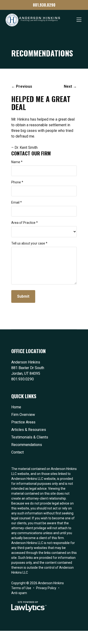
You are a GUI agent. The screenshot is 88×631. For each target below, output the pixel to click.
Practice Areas (23, 422)
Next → (70, 86)
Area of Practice (24, 223)
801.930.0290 (44, 5)
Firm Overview (23, 414)
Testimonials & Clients (29, 437)
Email (16, 202)
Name (17, 162)
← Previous (21, 86)
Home (16, 407)
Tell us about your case (29, 243)
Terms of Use (21, 588)
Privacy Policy (46, 588)
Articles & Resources (28, 429)
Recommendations (26, 444)
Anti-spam (19, 593)
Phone (17, 182)
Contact (17, 452)
